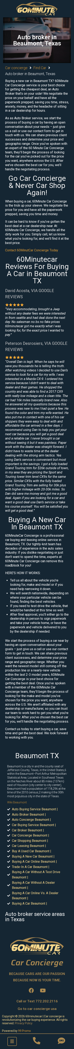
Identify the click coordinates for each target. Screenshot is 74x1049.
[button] (12, 1041)
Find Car (39, 68)
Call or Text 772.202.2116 (37, 1001)
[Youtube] (43, 990)
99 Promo (24, 1030)
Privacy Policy (23, 1023)
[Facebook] (31, 990)
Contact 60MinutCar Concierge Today (31, 250)
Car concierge (16, 68)
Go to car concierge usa (37, 1009)
